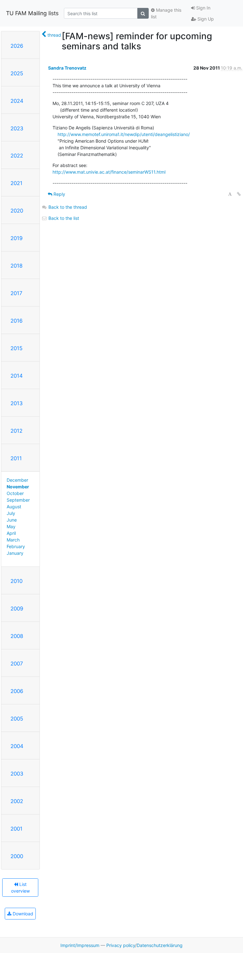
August (14, 506)
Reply (58, 194)
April (11, 533)
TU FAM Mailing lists (32, 13)
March (13, 539)
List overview (20, 888)
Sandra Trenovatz (67, 68)
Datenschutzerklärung (160, 945)
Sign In (202, 7)
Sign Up (205, 19)
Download (22, 913)
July (11, 513)
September (18, 500)
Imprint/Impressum (79, 945)
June (12, 520)
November (18, 486)
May (11, 526)
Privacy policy (120, 945)
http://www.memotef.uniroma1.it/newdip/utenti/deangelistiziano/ (124, 134)
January (15, 553)
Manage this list (166, 13)
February (16, 546)
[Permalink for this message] (238, 194)
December (17, 480)
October (15, 493)
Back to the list (63, 218)
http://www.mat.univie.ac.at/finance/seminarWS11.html (109, 172)
